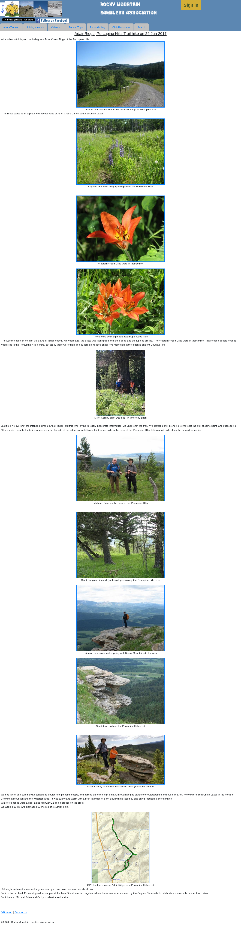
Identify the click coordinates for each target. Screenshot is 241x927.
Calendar (56, 27)
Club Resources (121, 27)
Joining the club (35, 27)
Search (141, 27)
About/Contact (11, 27)
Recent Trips (76, 27)
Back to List (20, 912)
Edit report (6, 912)
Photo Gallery (97, 27)
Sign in (191, 5)
